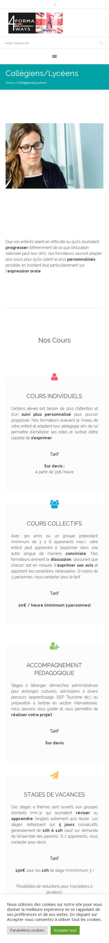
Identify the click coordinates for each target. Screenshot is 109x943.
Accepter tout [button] (65, 930)
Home (10, 82)
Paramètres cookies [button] (27, 930)
